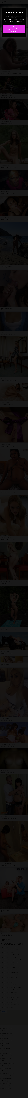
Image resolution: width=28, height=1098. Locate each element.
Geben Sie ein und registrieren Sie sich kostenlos (14, 29)
